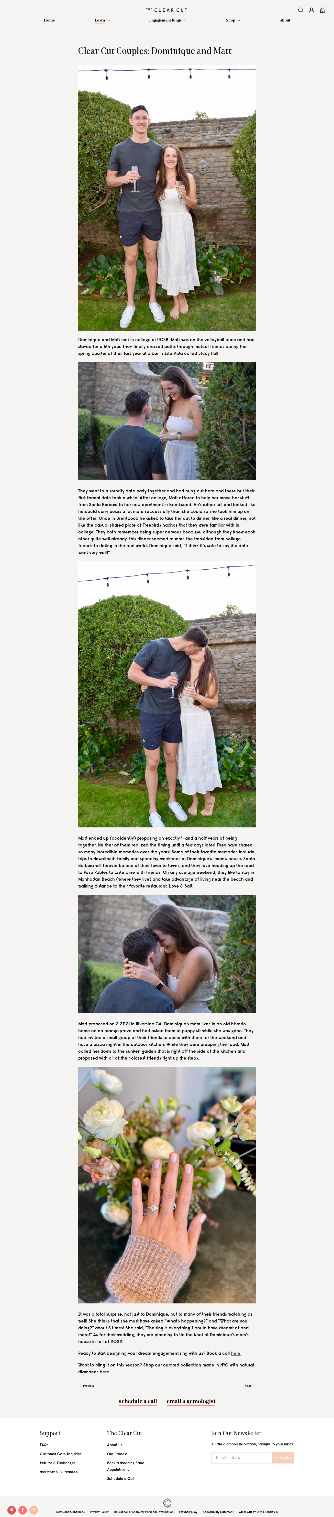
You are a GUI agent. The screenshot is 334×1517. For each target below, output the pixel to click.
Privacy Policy (99, 1511)
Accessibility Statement (218, 1511)
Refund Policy (188, 1511)
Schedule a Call (120, 1479)
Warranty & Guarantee (59, 1472)
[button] (102, 21)
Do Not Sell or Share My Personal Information (144, 1511)
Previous (88, 1386)
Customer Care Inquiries (60, 1454)
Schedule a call (138, 1402)
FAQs (44, 1445)
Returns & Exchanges (57, 1463)
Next (248, 1386)
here (236, 1354)
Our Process (117, 1454)
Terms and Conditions (70, 1511)
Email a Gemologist (191, 1402)
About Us (114, 1445)
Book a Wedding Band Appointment (125, 1467)
